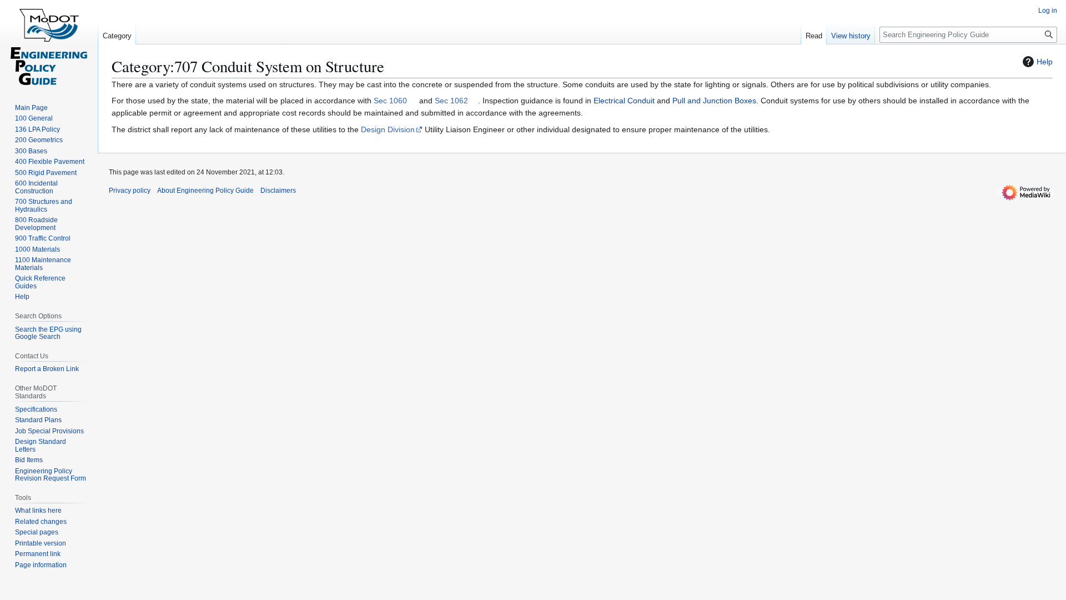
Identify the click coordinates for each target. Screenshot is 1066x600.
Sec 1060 (390, 100)
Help (1045, 61)
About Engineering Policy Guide (205, 190)
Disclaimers (278, 190)
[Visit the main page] (48, 44)
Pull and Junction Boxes (714, 100)
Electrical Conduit (624, 100)
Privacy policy (129, 190)
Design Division (388, 129)
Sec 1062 (451, 100)
